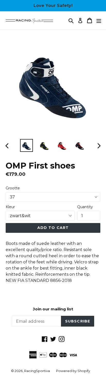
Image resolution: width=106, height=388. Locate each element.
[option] (26, 145)
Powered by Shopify (73, 371)
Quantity (85, 207)
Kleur (10, 207)
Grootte (13, 188)
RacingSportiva (37, 371)
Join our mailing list (53, 309)
